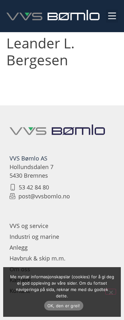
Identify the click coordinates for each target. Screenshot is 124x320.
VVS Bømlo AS (28, 158)
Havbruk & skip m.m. (37, 258)
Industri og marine (34, 236)
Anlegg (19, 247)
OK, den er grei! (63, 305)
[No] (110, 292)
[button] (112, 16)
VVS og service (29, 226)
